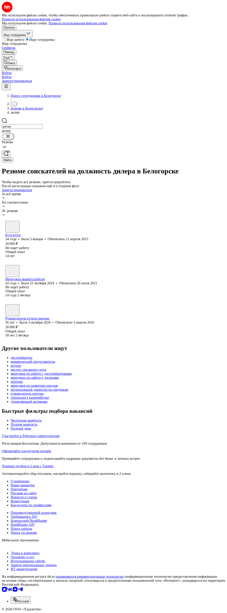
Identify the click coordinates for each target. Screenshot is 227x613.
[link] (9, 62)
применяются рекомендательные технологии (90, 576)
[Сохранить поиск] (6, 154)
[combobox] (22, 126)
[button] (7, 73)
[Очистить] (8, 136)
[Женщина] (12, 227)
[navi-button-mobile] (6, 86)
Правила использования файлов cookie (78, 23)
